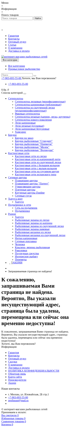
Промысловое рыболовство (24, 69)
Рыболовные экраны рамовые (32, 229)
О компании (15, 47)
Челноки (20, 244)
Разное (12, 214)
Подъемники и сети (19, 204)
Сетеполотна (15, 98)
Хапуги (19, 201)
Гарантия (13, 35)
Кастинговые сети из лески (31, 156)
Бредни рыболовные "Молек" (32, 147)
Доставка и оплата (19, 50)
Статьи (12, 44)
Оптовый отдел (17, 41)
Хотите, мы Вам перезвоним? (39, 78)
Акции (12, 382)
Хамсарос (20, 131)
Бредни (12, 135)
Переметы (21, 259)
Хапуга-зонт (15, 198)
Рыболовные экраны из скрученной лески (39, 226)
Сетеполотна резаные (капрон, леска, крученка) (42, 116)
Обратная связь (17, 373)
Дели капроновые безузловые (32, 128)
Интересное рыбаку (26, 256)
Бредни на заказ (24, 138)
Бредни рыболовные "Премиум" (34, 144)
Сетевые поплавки (26, 241)
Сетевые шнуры (17, 177)
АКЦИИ (17, 262)
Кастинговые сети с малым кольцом (36, 168)
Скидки (12, 361)
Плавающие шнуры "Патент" (32, 183)
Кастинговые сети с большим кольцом (37, 165)
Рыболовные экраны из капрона (33, 223)
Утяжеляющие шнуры (27, 186)
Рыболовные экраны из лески (32, 220)
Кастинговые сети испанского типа (35, 174)
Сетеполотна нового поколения (33, 119)
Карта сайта (15, 376)
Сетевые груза (23, 195)
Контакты (14, 38)
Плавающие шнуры (26, 180)
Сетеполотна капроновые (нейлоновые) (38, 104)
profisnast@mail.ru (18, 400)
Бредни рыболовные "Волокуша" (34, 150)
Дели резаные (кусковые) (29, 125)
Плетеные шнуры (25, 189)
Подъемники (22, 210)
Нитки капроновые (26, 238)
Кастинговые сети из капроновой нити (37, 159)
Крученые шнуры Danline (30, 192)
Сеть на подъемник (26, 207)
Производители (17, 379)
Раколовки (21, 250)
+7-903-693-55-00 (18, 84)
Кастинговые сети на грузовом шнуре (37, 171)
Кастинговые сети (18, 153)
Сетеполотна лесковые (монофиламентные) (40, 101)
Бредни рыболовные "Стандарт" (34, 141)
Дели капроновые (25, 122)
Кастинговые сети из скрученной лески (38, 162)
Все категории (16, 65)
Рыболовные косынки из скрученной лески (40, 235)
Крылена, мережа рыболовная (32, 247)
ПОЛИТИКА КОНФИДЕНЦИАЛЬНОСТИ (33, 370)
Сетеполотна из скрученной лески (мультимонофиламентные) (35, 109)
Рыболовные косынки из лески (33, 232)
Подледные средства (27, 253)
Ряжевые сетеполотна (27, 113)
